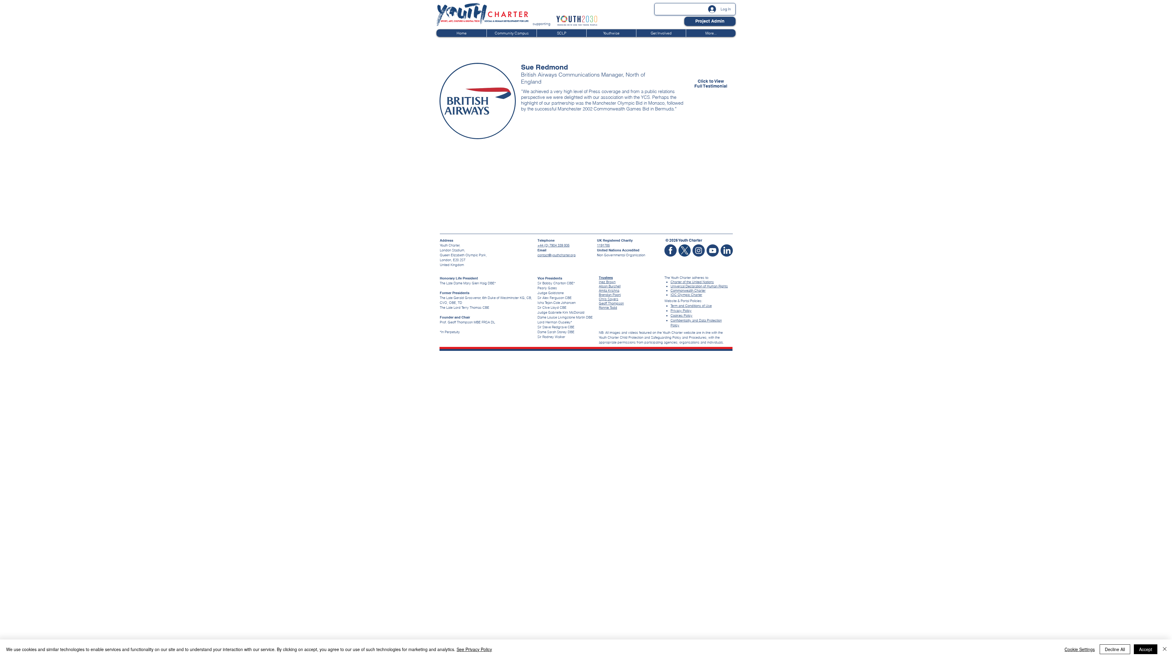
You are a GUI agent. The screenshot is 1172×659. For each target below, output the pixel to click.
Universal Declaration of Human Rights (699, 286)
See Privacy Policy (474, 649)
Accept (1145, 649)
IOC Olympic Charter (686, 295)
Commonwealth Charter (688, 290)
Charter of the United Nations (692, 282)
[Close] (1164, 649)
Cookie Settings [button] (1080, 649)
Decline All (1115, 649)
